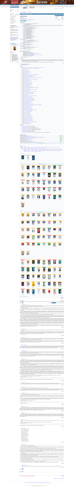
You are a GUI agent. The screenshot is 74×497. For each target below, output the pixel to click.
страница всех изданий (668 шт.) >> (24, 296)
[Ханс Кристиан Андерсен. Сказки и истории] (60, 223)
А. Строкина (24, 38)
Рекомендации (13, 19)
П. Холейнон (24, 28)
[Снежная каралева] (44, 271)
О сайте (25, 482)
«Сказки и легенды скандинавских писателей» (29, 91)
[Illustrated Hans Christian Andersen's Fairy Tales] (54, 277)
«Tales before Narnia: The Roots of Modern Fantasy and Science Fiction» (32, 104)
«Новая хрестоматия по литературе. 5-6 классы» (29, 109)
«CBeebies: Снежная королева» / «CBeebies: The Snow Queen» (29, 132)
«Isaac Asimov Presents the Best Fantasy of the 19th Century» (30, 74)
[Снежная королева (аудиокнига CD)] (49, 223)
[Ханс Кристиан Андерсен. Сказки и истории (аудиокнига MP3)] (22, 230)
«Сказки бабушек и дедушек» (27, 82)
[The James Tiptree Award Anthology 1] (49, 271)
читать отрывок (23, 20)
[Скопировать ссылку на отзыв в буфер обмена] (21, 304)
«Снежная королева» (26, 106)
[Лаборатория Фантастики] (25, 7)
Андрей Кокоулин (14, 44)
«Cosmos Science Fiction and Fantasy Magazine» (14, 39)
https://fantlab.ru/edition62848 (29, 462)
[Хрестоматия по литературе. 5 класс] (28, 230)
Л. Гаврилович (27, 28)
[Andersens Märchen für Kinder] (28, 263)
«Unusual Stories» (12, 30)
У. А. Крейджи (27, 41)
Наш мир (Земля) (29, 53)
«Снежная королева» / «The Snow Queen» (26, 128)
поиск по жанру (56, 8)
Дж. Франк (27, 40)
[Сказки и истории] (60, 198)
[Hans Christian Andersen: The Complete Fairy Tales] (33, 277)
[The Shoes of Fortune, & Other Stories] (22, 285)
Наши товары (48, 482)
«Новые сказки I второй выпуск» (38, 67)
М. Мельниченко (27, 36)
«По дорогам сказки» (26, 71)
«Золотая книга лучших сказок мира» (28, 100)
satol (11, 53)
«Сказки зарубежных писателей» (28, 76)
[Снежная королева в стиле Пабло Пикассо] (44, 175)
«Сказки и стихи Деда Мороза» (27, 111)
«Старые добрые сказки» (27, 117)
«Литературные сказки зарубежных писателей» (29, 75)
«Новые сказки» (27, 19)
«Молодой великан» (26, 85)
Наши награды (38, 482)
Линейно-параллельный (30, 55)
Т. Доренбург (24, 44)
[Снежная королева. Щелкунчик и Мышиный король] (38, 183)
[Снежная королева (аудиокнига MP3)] (33, 245)
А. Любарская (28, 26)
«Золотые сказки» (26, 113)
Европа (32, 53)
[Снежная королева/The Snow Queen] (54, 293)
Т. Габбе (26, 26)
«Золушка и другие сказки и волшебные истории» (29, 89)
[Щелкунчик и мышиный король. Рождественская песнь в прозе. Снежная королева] (44, 184)
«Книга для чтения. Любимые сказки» (28, 93)
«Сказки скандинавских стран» (27, 86)
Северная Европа (36, 53)
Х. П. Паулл (24, 41)
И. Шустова (24, 30)
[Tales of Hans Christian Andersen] (38, 277)
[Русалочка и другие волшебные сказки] (22, 176)
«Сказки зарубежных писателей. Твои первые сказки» (30, 79)
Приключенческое (30, 52)
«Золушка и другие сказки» (27, 110)
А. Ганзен (24, 23)
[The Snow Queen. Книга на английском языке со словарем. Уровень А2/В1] (49, 292)
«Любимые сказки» (26, 78)
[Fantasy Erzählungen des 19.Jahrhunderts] (38, 271)
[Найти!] (63, 7)
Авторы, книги (17, 14)
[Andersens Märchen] (33, 263)
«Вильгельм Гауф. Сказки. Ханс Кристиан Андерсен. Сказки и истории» (32, 77)
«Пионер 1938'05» (26, 70)
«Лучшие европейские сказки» (27, 108)
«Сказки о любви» (26, 112)
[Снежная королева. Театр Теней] (28, 254)
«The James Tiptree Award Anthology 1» (28, 98)
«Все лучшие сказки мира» (27, 101)
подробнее (59, 19)
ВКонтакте (42, 482)
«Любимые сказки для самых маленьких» (28, 99)
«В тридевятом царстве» (27, 80)
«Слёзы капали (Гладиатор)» (35, 142)
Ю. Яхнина (24, 37)
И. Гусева (24, 29)
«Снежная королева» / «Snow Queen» (26, 129)
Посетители (13, 20)
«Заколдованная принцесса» (27, 84)
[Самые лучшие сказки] (22, 169)
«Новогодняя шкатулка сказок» (27, 105)
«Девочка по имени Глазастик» (28, 141)
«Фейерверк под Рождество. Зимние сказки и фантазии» (30, 87)
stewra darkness (23, 428)
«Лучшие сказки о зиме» (27, 115)
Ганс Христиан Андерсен (22, 15)
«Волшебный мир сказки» (27, 83)
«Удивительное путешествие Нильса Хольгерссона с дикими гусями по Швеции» (33, 137)
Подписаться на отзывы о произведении (59, 478)
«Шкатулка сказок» (26, 88)
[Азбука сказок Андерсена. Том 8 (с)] (60, 238)
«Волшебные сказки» (26, 72)
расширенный (60, 8)
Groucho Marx (23, 304)
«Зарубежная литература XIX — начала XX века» (29, 95)
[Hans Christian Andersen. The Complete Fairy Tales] (28, 278)
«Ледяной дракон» (27, 140)
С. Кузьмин (24, 32)
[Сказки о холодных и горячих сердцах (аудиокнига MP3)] (54, 246)
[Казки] (38, 263)
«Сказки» (25, 69)
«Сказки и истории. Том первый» (33, 68)
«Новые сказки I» (30, 67)
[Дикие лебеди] (49, 198)
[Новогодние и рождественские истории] (33, 231)
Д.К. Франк (24, 40)
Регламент (31, 482)
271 (26, 57)
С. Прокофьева (25, 34)
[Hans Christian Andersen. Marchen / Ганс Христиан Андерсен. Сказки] (60, 271)
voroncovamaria (23, 465)
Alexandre (23, 337)
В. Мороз (24, 33)
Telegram (45, 482)
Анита (63, 62)
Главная (13, 13)
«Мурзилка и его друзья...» (27, 96)
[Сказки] (54, 176)
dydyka (22, 406)
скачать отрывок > (29, 20)
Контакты (35, 482)
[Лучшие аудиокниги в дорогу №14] (28, 238)
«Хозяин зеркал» (30, 136)
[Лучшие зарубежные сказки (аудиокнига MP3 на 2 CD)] (22, 223)
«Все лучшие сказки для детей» (27, 118)
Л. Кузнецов (24, 31)
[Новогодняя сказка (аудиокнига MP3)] (38, 223)
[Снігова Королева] (60, 284)
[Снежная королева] (28, 159)
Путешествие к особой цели (38, 54)
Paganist (23, 419)
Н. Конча (24, 36)
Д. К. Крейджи (30, 41)
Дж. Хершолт (24, 42)
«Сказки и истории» (32, 19)
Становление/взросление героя (30, 54)
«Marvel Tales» (16, 30)
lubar (22, 444)
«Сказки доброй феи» (26, 102)
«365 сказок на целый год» (27, 107)
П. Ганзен (26, 23)
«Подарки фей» (26, 90)
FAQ (33, 482)
